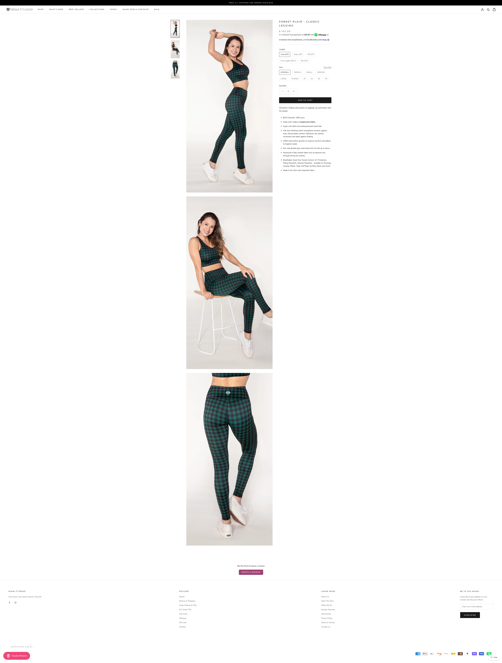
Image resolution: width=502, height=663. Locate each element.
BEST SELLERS (76, 9)
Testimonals (326, 614)
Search (182, 596)
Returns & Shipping (187, 601)
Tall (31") (304, 61)
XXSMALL (285, 72)
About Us (325, 596)
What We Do (326, 605)
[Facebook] (9, 602)
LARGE (283, 78)
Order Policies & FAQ (187, 605)
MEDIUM (321, 72)
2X (312, 78)
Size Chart (183, 614)
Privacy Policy (326, 618)
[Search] (488, 9)
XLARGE (294, 78)
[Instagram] (15, 602)
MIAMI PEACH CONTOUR (136, 9)
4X (326, 78)
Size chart (327, 67)
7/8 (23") (310, 54)
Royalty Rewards (328, 609)
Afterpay (182, 618)
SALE (156, 9)
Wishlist (182, 627)
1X (304, 78)
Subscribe (470, 615)
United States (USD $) (21, 647)
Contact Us (325, 627)
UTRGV (113, 9)
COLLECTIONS (96, 9)
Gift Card (182, 622)
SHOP (41, 9)
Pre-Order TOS (185, 609)
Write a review (250, 572)
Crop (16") (285, 54)
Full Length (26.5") (288, 61)
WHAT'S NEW (56, 9)
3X (319, 78)
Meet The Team (327, 601)
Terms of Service (328, 622)
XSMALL (297, 72)
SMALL (309, 72)
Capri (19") (298, 54)
